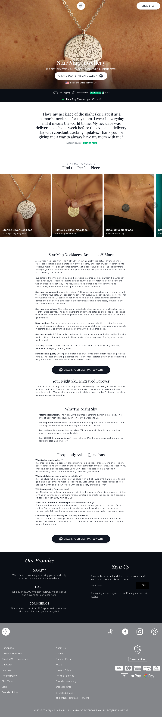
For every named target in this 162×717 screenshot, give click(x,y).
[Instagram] (140, 631)
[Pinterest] (154, 631)
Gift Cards (7, 664)
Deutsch (73, 698)
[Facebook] (125, 631)
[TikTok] (110, 631)
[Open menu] (4, 6)
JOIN (143, 585)
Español (85, 698)
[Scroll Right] (155, 205)
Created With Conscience (15, 659)
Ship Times (7, 681)
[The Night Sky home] (81, 6)
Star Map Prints (10, 692)
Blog (4, 686)
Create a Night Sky (12, 653)
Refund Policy (9, 675)
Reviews (6, 670)
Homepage (8, 648)
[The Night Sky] (6, 632)
